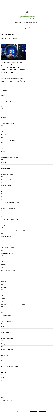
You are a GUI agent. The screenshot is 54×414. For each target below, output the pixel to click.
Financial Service (11, 62)
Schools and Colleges (7, 338)
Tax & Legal (4, 377)
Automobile (4, 134)
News (6, 64)
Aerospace (4, 112)
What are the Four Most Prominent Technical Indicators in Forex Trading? (13, 69)
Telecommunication (6, 383)
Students (3, 372)
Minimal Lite (33, 411)
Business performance (7, 174)
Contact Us (4, 90)
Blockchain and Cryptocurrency (9, 157)
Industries (4, 264)
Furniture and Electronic (7, 247)
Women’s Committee (6, 400)
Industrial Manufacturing (7, 259)
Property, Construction (7, 321)
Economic (3, 213)
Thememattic (42, 411)
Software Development (7, 349)
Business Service (6, 185)
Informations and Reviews (8, 270)
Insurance (3, 281)
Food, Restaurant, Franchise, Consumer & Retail (14, 242)
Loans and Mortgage (6, 293)
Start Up (3, 360)
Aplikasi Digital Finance (7, 123)
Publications (4, 327)
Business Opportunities (7, 168)
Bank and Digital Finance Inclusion (10, 146)
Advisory (3, 106)
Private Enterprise (6, 315)
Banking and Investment (7, 151)
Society (10, 64)
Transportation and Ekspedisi (9, 389)
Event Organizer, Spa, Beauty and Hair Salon (13, 230)
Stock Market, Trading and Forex (10, 366)
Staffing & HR (5, 355)
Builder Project (5, 163)
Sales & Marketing (6, 332)
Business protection (6, 180)
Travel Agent (4, 394)
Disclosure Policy (5, 93)
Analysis (3, 117)
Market (3, 298)
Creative (3, 196)
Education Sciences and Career (9, 219)
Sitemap (3, 95)
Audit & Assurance (6, 129)
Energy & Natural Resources (9, 225)
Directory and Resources (8, 208)
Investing (3, 287)
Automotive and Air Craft (8, 140)
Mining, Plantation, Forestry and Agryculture (13, 304)
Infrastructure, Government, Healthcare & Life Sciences (16, 276)
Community (4, 62)
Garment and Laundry (7, 253)
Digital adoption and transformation (10, 202)
